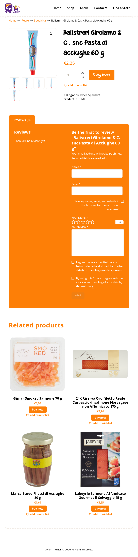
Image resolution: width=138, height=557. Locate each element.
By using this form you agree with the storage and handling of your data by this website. (99, 282)
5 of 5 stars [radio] (92, 222)
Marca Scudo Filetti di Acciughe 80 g (37, 496)
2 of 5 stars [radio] (78, 222)
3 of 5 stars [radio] (83, 222)
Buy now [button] (37, 409)
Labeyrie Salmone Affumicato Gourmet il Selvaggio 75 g (100, 496)
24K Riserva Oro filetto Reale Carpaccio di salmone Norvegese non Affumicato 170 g (100, 402)
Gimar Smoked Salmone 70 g (37, 398)
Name (76, 167)
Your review (80, 227)
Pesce (25, 20)
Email (76, 184)
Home (12, 20)
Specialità (40, 20)
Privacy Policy (84, 274)
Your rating (80, 217)
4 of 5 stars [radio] (88, 222)
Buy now (101, 75)
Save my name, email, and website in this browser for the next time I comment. (97, 205)
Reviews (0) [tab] (22, 120)
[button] (51, 34)
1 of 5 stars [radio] (74, 222)
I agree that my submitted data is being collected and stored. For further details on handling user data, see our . (100, 268)
